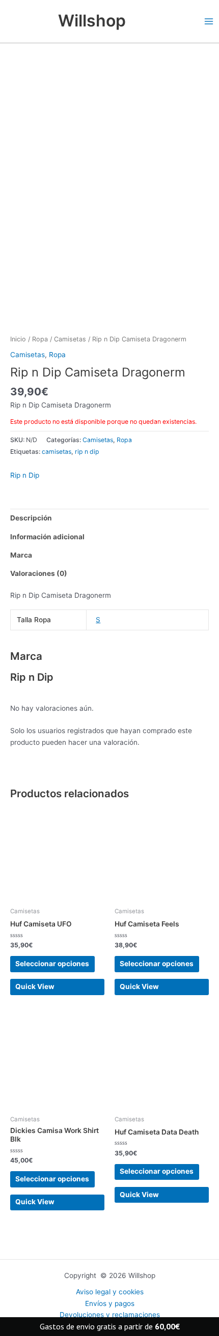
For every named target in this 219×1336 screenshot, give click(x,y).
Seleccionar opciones (52, 964)
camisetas (56, 451)
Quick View (34, 986)
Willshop (92, 21)
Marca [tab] (21, 555)
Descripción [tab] (31, 518)
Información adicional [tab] (47, 537)
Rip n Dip (24, 475)
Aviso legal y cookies (110, 1292)
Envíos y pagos (109, 1303)
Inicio (18, 339)
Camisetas (70, 339)
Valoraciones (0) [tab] (38, 573)
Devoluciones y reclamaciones (110, 1315)
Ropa (40, 339)
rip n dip (87, 451)
